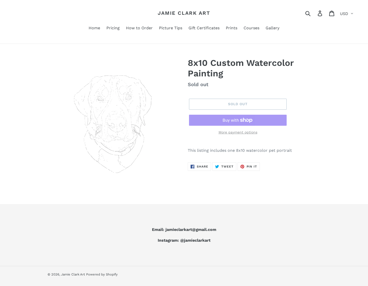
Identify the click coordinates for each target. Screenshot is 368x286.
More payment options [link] (238, 132)
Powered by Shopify (102, 274)
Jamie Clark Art (184, 13)
